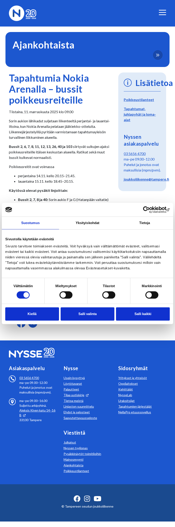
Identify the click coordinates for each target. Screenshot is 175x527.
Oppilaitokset (128, 383)
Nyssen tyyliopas (76, 448)
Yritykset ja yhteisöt (132, 378)
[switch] (65, 295)
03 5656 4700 (135, 153)
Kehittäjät (125, 389)
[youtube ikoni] (97, 498)
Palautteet (71, 389)
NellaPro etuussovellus (134, 412)
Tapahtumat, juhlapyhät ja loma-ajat (140, 114)
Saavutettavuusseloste (80, 418)
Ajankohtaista (73, 465)
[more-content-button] (157, 55)
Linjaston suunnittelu (79, 406)
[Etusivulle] (22, 13)
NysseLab (125, 395)
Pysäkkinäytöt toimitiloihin (82, 454)
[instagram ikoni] (87, 498)
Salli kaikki (142, 314)
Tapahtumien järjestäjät (135, 406)
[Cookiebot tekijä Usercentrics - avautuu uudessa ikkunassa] (150, 209)
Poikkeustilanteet (139, 99)
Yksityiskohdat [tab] (87, 223)
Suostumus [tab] (30, 223)
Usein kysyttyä (74, 378)
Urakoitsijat (126, 401)
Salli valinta (87, 314)
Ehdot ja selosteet (77, 412)
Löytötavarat (73, 383)
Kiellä (32, 314)
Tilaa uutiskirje (74, 395)
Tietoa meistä (73, 401)
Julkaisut (70, 442)
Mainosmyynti (73, 459)
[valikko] (162, 12)
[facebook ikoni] (77, 498)
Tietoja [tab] (144, 223)
